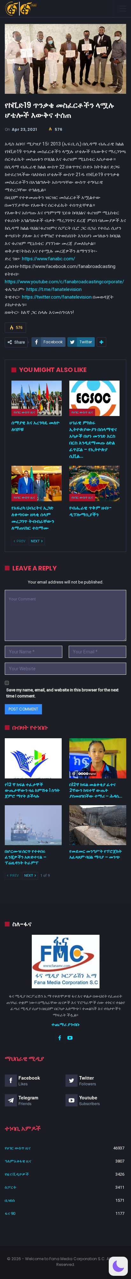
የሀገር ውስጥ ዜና (24, 412)
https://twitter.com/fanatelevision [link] (57, 297)
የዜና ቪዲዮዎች (17, 1174)
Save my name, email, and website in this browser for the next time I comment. (62, 693)
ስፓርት (10, 1187)
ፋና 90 (10, 1213)
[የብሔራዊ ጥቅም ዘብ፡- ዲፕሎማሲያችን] (94, 483)
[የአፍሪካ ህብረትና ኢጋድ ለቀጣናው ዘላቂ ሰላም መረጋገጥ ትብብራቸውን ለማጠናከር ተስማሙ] (36, 483)
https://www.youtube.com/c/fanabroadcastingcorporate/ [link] (64, 282)
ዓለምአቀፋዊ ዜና (18, 1161)
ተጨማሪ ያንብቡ (66, 1024)
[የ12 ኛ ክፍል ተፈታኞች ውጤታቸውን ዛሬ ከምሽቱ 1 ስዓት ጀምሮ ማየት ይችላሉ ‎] (33, 758)
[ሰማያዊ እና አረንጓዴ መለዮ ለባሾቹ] (36, 398)
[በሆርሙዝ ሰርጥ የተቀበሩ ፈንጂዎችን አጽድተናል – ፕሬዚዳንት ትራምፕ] (33, 825)
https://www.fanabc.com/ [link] (48, 259)
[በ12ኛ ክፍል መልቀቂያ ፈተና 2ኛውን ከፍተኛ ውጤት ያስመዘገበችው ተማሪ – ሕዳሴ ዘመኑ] (97, 758)
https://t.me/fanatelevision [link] (54, 289)
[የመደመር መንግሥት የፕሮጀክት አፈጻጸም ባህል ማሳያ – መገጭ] (97, 825)
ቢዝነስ (10, 1200)
